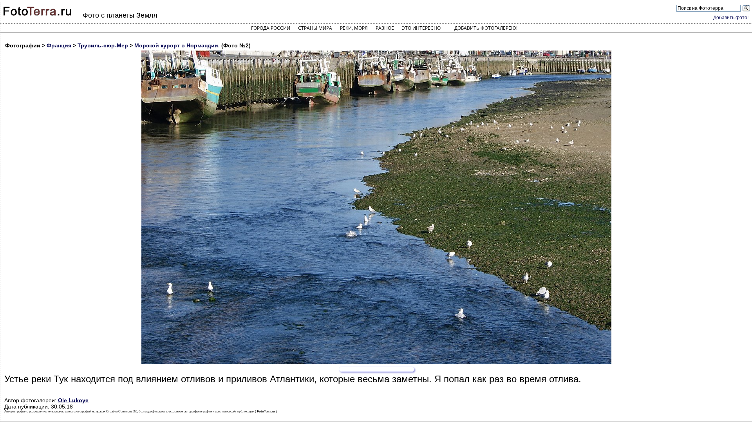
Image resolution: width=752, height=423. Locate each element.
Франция (59, 45)
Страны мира (315, 28)
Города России (270, 28)
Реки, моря (354, 28)
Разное (385, 28)
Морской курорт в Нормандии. (177, 45)
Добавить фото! (730, 17)
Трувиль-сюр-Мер (103, 45)
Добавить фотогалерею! (485, 28)
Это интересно (421, 28)
